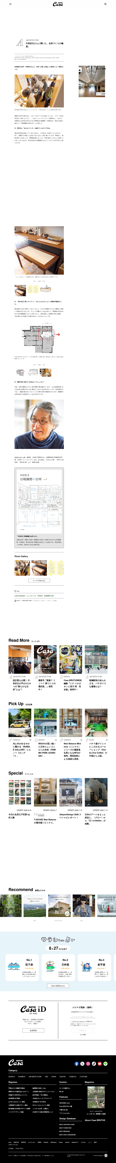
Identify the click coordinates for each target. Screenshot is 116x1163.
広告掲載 (10, 1148)
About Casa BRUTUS (95, 1120)
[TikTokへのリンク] (94, 1064)
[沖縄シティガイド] (59, 905)
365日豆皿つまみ (64, 1103)
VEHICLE (72, 1077)
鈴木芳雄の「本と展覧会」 (41, 1095)
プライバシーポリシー (79, 1021)
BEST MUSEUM (64, 1131)
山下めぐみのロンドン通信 (16, 1102)
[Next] (43, 281)
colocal (67, 1142)
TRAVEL (62, 1077)
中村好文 (40, 596)
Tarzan (61, 1142)
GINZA (39, 1142)
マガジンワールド (13, 1144)
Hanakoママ (75, 1142)
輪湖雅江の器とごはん (39, 1088)
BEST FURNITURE (65, 1128)
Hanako (46, 1142)
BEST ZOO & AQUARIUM (67, 1135)
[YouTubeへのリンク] (100, 1064)
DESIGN (11, 1077)
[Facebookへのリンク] (77, 1064)
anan (9, 1142)
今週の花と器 (63, 1110)
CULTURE (83, 1077)
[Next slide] (81, 920)
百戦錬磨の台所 (49, 596)
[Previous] (35, 281)
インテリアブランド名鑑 (15, 1112)
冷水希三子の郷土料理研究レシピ (43, 1112)
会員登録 (33, 1030)
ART (46, 1077)
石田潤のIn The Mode (39, 1102)
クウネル (83, 1142)
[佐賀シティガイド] (35, 905)
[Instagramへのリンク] (88, 1064)
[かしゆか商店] (84, 905)
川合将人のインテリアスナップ (42, 1098)
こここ (90, 1142)
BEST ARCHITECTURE (66, 1124)
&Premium (53, 1142)
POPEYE (23, 1142)
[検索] (106, 4)
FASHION (21, 1077)
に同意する (82, 1021)
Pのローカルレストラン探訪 (41, 1105)
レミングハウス (31, 596)
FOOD (53, 1077)
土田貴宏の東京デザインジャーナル (43, 1091)
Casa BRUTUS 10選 (65, 1106)
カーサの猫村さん (64, 1088)
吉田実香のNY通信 (14, 1098)
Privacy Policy (19, 1148)
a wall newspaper (20, 596)
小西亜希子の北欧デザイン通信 (18, 1105)
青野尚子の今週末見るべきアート (18, 1091)
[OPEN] (10, 4)
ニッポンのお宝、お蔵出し (41, 1108)
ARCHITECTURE (35, 1077)
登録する (82, 1030)
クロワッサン (31, 1142)
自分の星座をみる (58, 986)
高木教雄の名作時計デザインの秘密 (19, 1108)
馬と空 (61, 1091)
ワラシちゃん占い (64, 1113)
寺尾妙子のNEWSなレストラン (18, 1095)
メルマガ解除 (83, 1034)
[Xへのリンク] (82, 1064)
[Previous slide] (35, 920)
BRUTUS (16, 1142)
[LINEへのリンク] (105, 1064)
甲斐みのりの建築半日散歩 (16, 1088)
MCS (95, 1142)
